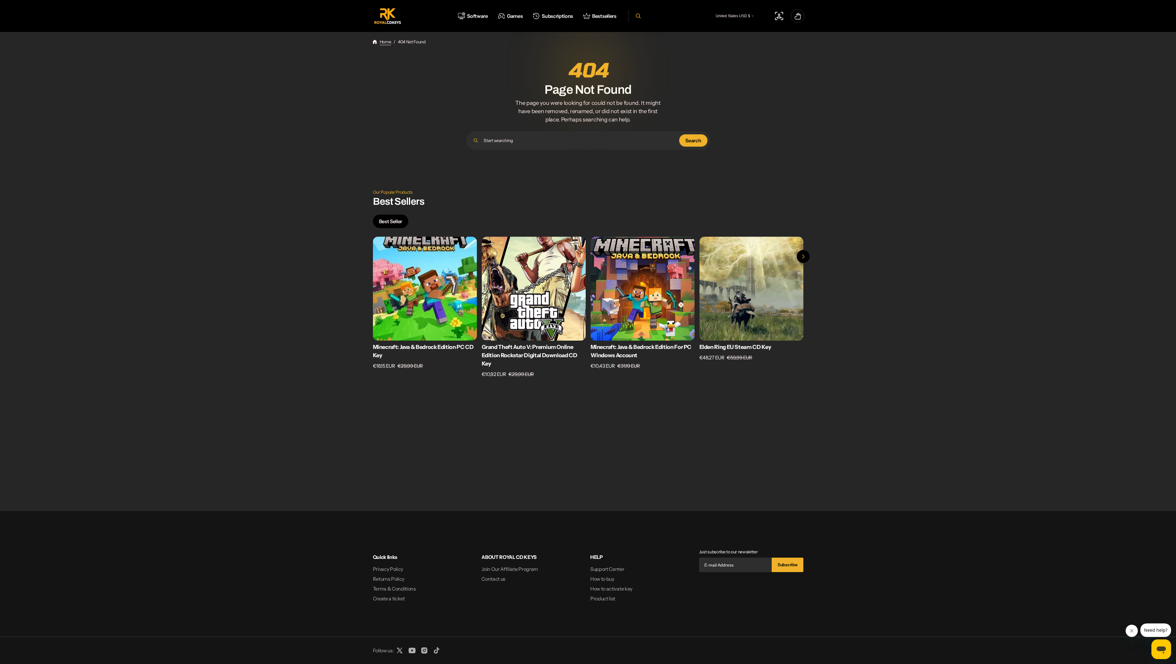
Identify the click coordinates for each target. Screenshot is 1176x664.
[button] (637, 16)
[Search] (476, 140)
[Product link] (425, 307)
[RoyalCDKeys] (387, 16)
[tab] (390, 221)
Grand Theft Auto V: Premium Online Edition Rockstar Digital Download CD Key (529, 355)
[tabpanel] (588, 309)
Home (385, 42)
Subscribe (787, 564)
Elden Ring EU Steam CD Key (735, 347)
